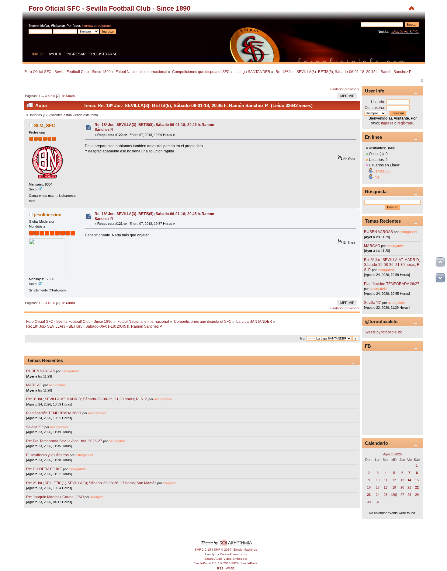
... (43, 96)
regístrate (103, 25)
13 (402, 480)
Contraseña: (375, 108)
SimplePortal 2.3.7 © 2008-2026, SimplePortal (225, 563)
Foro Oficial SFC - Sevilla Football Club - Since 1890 (109, 8)
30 (369, 502)
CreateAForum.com (233, 554)
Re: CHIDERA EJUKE (44, 469)
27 (402, 494)
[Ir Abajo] (440, 278)
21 (409, 487)
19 (394, 487)
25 (385, 494)
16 (369, 487)
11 (385, 480)
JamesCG (382, 171)
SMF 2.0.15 (203, 549)
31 (377, 502)
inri (376, 177)
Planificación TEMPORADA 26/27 (53, 413)
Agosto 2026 (392, 454)
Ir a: (303, 338)
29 (417, 494)
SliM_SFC (44, 125)
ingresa (87, 25)
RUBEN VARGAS (40, 371)
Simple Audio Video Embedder (225, 558)
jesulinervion (47, 214)
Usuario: (378, 102)
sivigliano (169, 483)
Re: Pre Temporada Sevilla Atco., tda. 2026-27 (64, 441)
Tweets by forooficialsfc (383, 332)
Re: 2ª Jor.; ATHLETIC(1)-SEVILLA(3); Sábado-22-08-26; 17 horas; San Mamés (91, 483)
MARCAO (34, 385)
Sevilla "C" (35, 427)
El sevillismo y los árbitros (47, 455)
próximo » (352, 89)
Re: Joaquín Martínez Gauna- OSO (55, 497)
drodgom (96, 497)
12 (394, 480)
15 (417, 480)
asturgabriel (70, 371)
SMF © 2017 (222, 549)
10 (377, 480)
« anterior (337, 89)
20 (402, 487)
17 (377, 487)
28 (409, 494)
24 (377, 494)
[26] (394, 494)
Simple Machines (245, 549)
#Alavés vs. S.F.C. (405, 31)
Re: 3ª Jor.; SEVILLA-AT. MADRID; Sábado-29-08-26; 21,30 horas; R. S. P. (86, 399)
